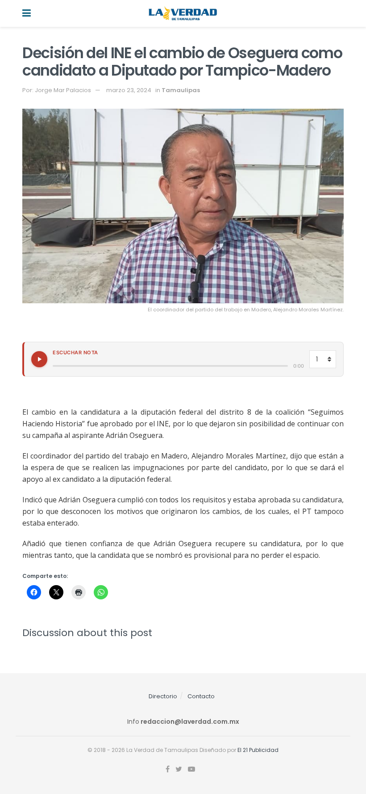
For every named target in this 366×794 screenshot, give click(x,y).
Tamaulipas (181, 90)
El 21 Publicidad (258, 750)
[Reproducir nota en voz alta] (39, 359)
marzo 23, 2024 (128, 90)
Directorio (163, 696)
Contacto (201, 696)
